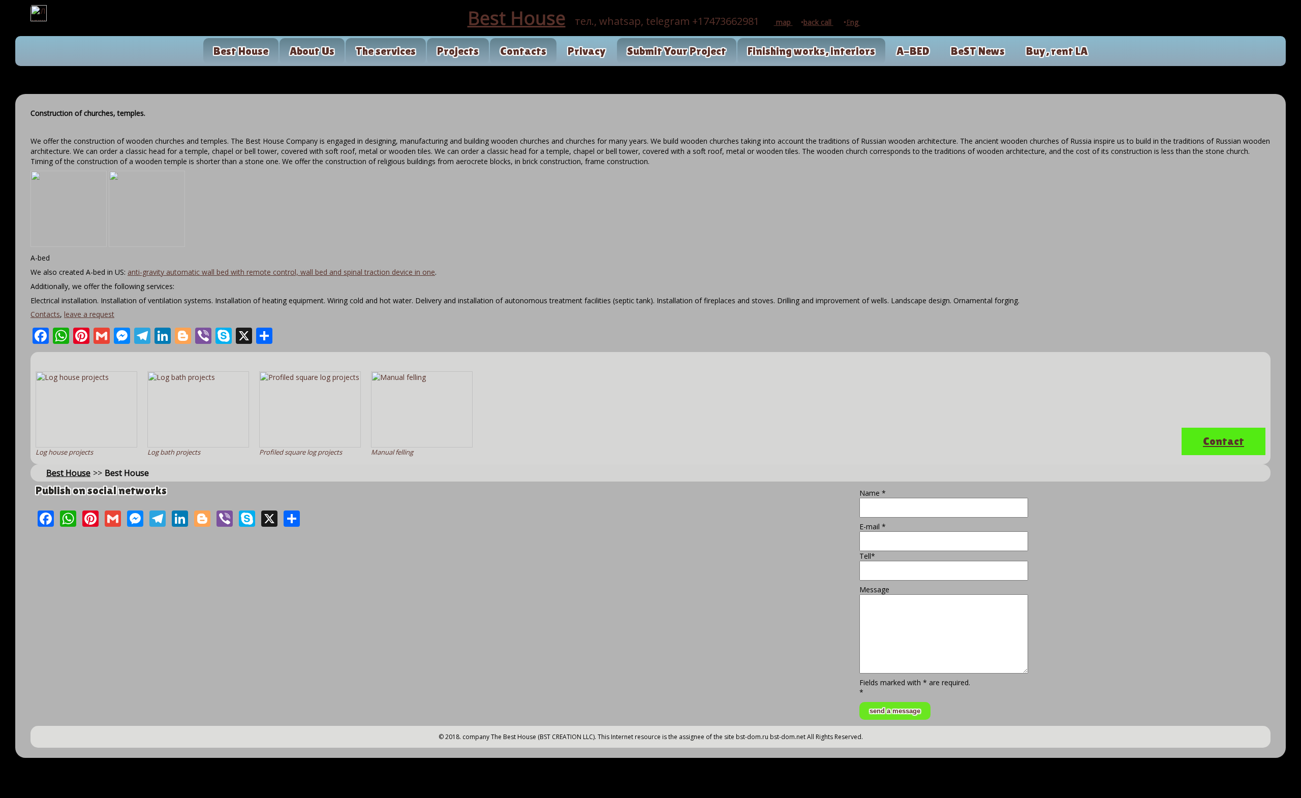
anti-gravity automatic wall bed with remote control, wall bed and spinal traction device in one (281, 272)
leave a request (89, 314)
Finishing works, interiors (811, 51)
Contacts (523, 51)
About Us (312, 51)
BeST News (978, 51)
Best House (240, 51)
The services (386, 51)
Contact (1223, 441)
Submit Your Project (676, 51)
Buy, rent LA (1057, 51)
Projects (458, 51)
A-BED (913, 51)
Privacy (587, 51)
